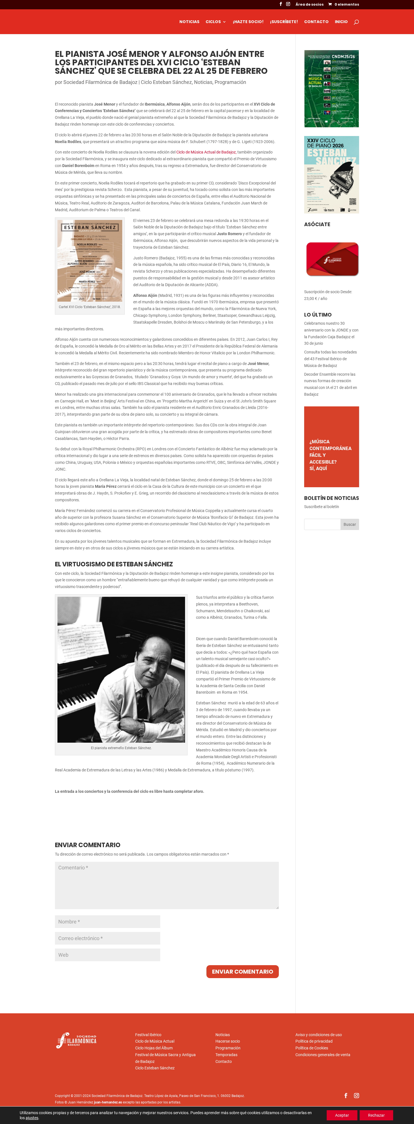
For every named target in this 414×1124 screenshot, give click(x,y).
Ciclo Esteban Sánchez (166, 82)
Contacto (316, 22)
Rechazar (376, 1115)
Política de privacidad (314, 1041)
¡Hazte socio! (248, 22)
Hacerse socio (227, 1041)
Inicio (341, 22)
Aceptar (342, 1115)
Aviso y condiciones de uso (318, 1034)
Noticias (189, 22)
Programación (230, 82)
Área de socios (310, 5)
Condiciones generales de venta (322, 1054)
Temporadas (226, 1054)
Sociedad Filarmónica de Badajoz (100, 82)
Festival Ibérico (148, 1034)
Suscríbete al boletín (321, 506)
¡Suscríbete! (284, 22)
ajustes (32, 1118)
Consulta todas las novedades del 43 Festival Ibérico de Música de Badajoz (330, 359)
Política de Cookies (311, 1048)
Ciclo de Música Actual (154, 1041)
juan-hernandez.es (108, 1102)
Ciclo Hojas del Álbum (154, 1048)
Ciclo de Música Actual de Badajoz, (206, 152)
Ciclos (213, 22)
